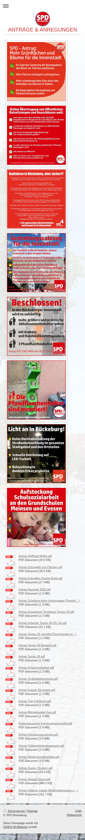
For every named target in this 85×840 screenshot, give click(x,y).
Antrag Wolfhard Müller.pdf (35, 556)
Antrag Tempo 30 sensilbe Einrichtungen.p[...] (47, 634)
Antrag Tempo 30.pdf (32, 656)
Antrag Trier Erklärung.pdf (35, 701)
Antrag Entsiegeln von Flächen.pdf (40, 567)
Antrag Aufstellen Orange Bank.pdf (40, 578)
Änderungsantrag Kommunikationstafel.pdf (45, 723)
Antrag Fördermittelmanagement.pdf (41, 745)
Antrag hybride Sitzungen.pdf (37, 690)
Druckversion (16, 811)
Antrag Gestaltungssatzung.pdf (38, 734)
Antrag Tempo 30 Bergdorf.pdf (37, 645)
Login (78, 810)
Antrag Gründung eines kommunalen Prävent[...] (49, 600)
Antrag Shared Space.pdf (34, 779)
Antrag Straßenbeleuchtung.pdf (38, 678)
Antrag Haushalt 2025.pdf (35, 589)
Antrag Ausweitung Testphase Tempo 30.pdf (46, 611)
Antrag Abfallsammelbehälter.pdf (39, 757)
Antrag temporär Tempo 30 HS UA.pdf (42, 623)
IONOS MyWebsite (15, 827)
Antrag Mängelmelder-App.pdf (37, 712)
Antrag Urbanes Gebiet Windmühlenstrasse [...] (48, 790)
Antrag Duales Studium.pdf (36, 768)
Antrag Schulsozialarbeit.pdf (36, 667)
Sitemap (32, 811)
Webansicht (74, 815)
